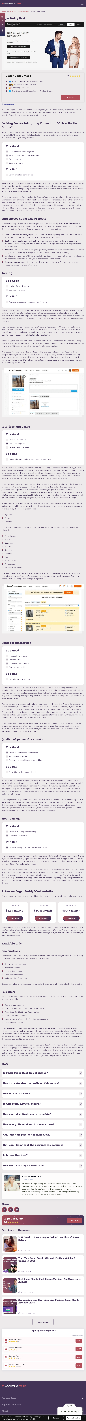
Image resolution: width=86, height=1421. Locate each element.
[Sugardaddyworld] (12, 3)
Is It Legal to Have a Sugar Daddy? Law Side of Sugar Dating (48, 1238)
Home (4, 12)
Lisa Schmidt (30, 1176)
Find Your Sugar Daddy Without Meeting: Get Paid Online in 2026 (46, 1259)
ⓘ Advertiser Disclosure (8, 104)
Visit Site (70, 97)
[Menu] (82, 3)
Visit (79, 1341)
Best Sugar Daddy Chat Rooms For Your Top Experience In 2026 (49, 1280)
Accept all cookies (73, 1418)
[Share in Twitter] (10, 1209)
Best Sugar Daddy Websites (18, 12)
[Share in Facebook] (4, 1209)
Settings (56, 1418)
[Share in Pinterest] (16, 1209)
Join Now (14, 918)
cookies (15, 1417)
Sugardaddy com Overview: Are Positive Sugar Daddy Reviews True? (48, 1301)
